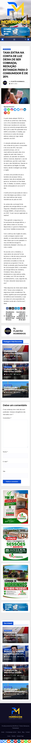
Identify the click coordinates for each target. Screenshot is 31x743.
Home (2, 732)
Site (4, 471)
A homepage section (11, 732)
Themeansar (15, 728)
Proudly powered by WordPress (10, 726)
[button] (25, 39)
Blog (23, 732)
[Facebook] (5, 109)
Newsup (25, 726)
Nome (5, 452)
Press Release (6, 49)
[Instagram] (11, 109)
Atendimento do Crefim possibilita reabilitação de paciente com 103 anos (10, 315)
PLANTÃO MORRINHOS (17, 81)
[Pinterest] (5, 112)
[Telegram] (15, 109)
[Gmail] (21, 109)
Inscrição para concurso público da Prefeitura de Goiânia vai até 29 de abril (20, 315)
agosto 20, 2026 (11, 637)
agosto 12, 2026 (11, 675)
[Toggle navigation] (14, 39)
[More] (8, 112)
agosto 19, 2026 (11, 656)
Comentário (7, 418)
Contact (28, 732)
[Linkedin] (24, 109)
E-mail (5, 461)
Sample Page (20, 736)
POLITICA (7, 649)
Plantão (14, 736)
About (19, 732)
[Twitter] (18, 109)
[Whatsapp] (8, 109)
